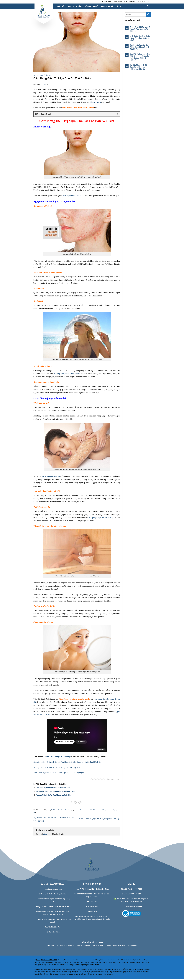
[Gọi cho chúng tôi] (146, 1)
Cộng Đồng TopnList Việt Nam (89, 965)
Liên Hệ (118, 6)
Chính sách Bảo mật (63, 946)
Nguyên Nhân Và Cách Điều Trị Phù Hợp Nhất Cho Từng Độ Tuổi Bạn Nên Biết (67, 762)
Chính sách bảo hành (99, 946)
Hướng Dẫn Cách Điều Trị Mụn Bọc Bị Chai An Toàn (55, 791)
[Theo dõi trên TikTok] (142, 1)
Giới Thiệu (61, 6)
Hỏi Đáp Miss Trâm (53, 932)
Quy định (50, 946)
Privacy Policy (113, 946)
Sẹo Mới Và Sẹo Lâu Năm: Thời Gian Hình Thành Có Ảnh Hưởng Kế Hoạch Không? (140, 57)
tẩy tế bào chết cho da (51, 476)
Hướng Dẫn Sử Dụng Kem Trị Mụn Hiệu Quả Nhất (98, 819)
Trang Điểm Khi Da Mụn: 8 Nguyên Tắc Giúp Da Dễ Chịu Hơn (140, 29)
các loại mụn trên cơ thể (85, 810)
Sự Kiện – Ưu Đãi (107, 6)
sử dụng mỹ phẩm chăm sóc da (67, 373)
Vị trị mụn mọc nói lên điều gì (101, 517)
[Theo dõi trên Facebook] (138, 1)
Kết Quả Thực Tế (91, 6)
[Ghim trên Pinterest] (80, 802)
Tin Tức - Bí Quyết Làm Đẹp (42, 75)
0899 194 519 (135, 894)
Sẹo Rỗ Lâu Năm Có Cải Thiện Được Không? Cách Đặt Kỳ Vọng (139, 47)
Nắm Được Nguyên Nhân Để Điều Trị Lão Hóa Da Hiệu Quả (58, 773)
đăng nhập (47, 834)
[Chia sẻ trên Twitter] (77, 802)
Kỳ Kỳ (51, 84)
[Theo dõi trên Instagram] (140, 1)
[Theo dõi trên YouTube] (148, 1)
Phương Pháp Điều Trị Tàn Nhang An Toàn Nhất (54, 795)
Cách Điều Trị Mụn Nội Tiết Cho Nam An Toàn (53, 788)
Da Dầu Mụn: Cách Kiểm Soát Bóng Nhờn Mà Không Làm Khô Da (139, 67)
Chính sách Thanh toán (81, 946)
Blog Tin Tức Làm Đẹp (52, 927)
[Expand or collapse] (117, 114)
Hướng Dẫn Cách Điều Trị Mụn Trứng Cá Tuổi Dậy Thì (56, 767)
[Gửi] (148, 14)
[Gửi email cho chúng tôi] (144, 1)
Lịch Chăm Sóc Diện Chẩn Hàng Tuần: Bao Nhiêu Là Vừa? (140, 38)
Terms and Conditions (128, 946)
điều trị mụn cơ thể (98, 810)
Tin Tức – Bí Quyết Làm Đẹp (58, 756)
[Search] (147, 6)
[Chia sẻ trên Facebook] (73, 802)
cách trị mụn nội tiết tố (72, 195)
